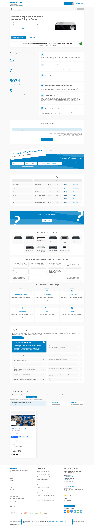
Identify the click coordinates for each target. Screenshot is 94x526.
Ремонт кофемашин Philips (43, 479)
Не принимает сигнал (39, 188)
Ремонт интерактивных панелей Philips (46, 495)
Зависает (36, 191)
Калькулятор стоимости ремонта (17, 498)
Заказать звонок (47, 220)
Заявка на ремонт (64, 9)
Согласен (68, 522)
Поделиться (65, 511)
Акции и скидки (56, 9)
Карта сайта (12, 506)
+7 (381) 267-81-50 (38, 3)
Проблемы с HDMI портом (40, 195)
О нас (36, 9)
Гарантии (50, 9)
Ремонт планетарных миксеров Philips (46, 484)
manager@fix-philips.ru (69, 486)
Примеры (12, 480)
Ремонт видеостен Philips (43, 492)
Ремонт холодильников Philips (44, 476)
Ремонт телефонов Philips (43, 471)
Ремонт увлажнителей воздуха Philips (45, 500)
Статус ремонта (81, 8)
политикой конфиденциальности (28, 166)
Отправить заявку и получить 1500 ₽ (49, 163)
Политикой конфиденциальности (37, 399)
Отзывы (40, 9)
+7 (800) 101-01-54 (49, 3)
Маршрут (15, 436)
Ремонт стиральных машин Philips (45, 498)
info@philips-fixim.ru (69, 483)
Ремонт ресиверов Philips (43, 487)
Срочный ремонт (26, 9)
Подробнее (47, 300)
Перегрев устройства (39, 198)
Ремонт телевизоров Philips (43, 474)
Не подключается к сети (40, 202)
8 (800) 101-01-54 (68, 479)
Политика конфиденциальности (47, 517)
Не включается (38, 184)
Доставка (45, 9)
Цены (32, 9)
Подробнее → (76, 184)
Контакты (71, 9)
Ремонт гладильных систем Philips (45, 490)
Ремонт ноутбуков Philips (43, 482)
